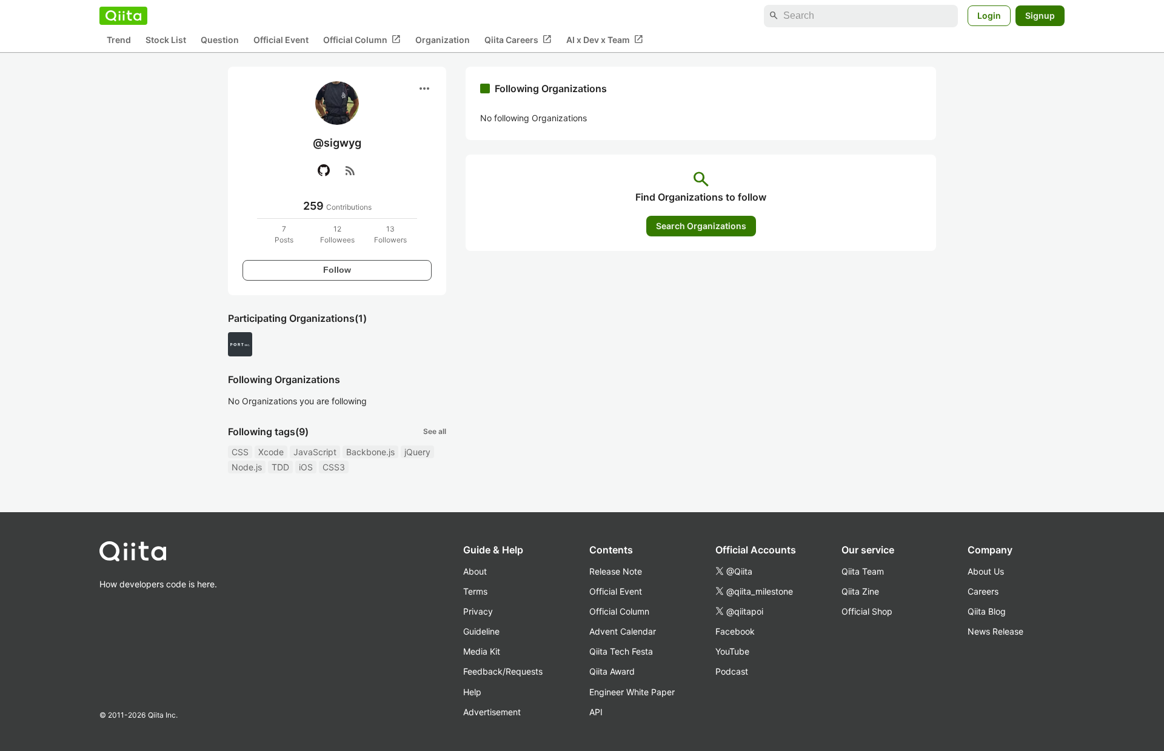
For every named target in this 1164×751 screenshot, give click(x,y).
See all (434, 431)
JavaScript (314, 452)
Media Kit (481, 651)
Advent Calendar (622, 631)
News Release (995, 631)
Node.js (247, 467)
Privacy (478, 611)
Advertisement (492, 712)
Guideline (481, 631)
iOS (306, 467)
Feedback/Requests (503, 671)
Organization (442, 40)
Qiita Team (862, 571)
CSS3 (334, 467)
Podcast (731, 671)
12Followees (337, 234)
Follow (337, 270)
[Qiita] (123, 16)
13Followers (390, 234)
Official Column (362, 39)
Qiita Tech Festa (621, 651)
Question (220, 40)
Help (472, 692)
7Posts (284, 234)
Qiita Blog (987, 611)
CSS (240, 452)
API (596, 712)
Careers (983, 591)
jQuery (417, 452)
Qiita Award (612, 671)
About (475, 571)
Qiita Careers (518, 39)
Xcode (271, 452)
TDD (280, 467)
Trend (119, 40)
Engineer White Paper (632, 692)
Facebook (735, 631)
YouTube (732, 651)
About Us (986, 571)
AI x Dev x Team (604, 39)
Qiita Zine (860, 591)
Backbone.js (370, 452)
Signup (1040, 15)
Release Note (615, 571)
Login (989, 15)
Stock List (166, 40)
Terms (475, 591)
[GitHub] (323, 170)
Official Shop (866, 611)
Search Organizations (701, 226)
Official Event (281, 40)
